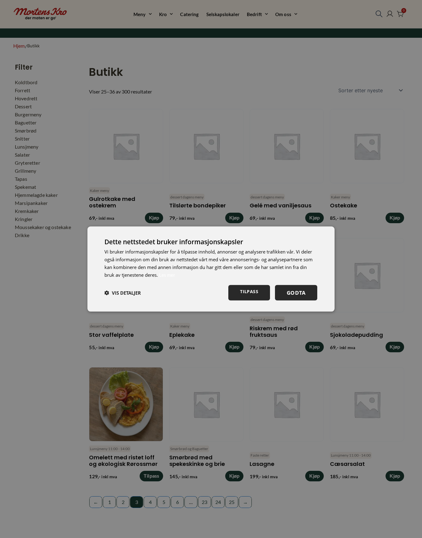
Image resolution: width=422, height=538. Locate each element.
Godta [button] (296, 292)
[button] (122, 292)
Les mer (167, 274)
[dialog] (211, 269)
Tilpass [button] (249, 291)
